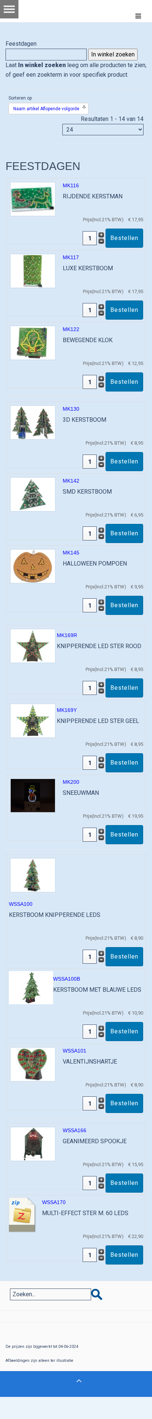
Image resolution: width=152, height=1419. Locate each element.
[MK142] (33, 493)
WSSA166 (74, 1130)
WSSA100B (66, 979)
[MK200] (33, 795)
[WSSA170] (22, 1214)
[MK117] (33, 270)
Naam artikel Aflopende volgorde (46, 108)
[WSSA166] (33, 1143)
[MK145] (33, 565)
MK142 (71, 481)
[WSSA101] (33, 1063)
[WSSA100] (33, 874)
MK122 (71, 329)
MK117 (71, 257)
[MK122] (33, 342)
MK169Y (67, 710)
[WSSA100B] (31, 987)
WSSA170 (54, 1202)
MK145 (71, 553)
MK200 (71, 782)
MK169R (67, 635)
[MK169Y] (33, 720)
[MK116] (33, 198)
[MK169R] (33, 645)
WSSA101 (74, 1051)
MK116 (71, 185)
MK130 (71, 409)
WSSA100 (20, 904)
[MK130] (33, 421)
